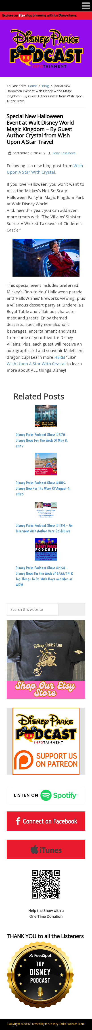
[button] (46, 5)
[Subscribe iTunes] (46, 849)
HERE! (59, 357)
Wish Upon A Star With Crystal (36, 363)
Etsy (22, 15)
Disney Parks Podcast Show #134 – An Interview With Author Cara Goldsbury (44, 528)
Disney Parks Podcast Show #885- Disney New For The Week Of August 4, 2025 (43, 488)
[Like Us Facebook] (46, 821)
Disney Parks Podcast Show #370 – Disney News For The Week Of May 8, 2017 (42, 440)
